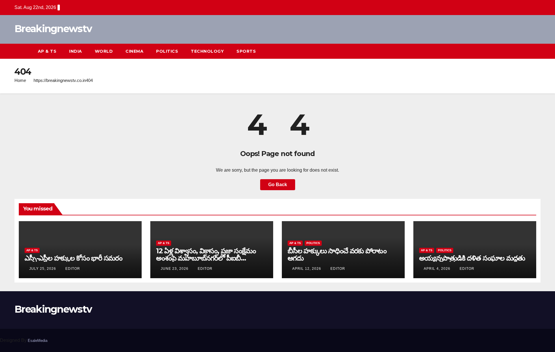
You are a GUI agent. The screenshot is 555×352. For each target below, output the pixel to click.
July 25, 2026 (43, 269)
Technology (207, 51)
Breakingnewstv (53, 29)
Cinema (134, 51)
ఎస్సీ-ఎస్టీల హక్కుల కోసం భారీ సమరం (73, 258)
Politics (167, 51)
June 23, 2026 (175, 269)
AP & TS (47, 51)
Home (20, 80)
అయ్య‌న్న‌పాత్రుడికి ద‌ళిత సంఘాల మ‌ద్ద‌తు (472, 258)
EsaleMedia (37, 340)
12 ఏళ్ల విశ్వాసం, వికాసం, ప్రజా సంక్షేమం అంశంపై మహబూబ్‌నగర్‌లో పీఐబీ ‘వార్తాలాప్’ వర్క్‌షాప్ (206, 258)
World (104, 51)
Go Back (277, 184)
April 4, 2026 (438, 269)
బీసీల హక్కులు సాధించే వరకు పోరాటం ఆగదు (337, 254)
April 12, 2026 (307, 269)
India (75, 51)
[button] (525, 51)
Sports (246, 51)
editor (72, 269)
